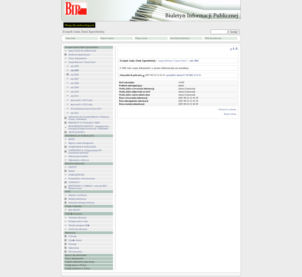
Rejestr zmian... (231, 114)
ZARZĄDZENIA (76, 175)
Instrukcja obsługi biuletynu (81, 203)
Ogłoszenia (73, 248)
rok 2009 (75, 87)
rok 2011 (75, 96)
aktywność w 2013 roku (81, 104)
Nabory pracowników (78, 156)
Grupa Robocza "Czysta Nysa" (82, 62)
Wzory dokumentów (77, 58)
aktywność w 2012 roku (81, 100)
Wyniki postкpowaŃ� (78, 225)
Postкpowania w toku (78, 221)
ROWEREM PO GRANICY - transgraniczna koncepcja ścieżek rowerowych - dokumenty (88, 127)
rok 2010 (75, 92)
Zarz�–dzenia (75, 240)
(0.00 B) (184, 75)
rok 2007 (75, 79)
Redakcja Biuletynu (77, 199)
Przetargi (72, 244)
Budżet (71, 171)
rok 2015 (75, 113)
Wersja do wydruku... (228, 109)
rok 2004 (75, 66)
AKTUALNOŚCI (76, 132)
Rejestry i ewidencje (77, 195)
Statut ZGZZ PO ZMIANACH (82, 51)
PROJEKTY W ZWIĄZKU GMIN (84, 123)
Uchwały (72, 236)
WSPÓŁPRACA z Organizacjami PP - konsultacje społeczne (85, 151)
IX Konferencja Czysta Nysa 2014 (86, 109)
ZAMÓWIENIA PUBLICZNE (82, 147)
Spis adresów (74, 210)
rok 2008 (75, 83)
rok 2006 (75, 75)
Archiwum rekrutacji (77, 229)
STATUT (72, 167)
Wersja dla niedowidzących (79, 25)
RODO (71, 139)
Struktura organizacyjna (79, 54)
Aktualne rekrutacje (77, 217)
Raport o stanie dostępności (81, 143)
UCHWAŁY (74, 182)
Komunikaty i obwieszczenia (81, 178)
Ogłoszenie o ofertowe (78, 160)
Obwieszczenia (75, 252)
